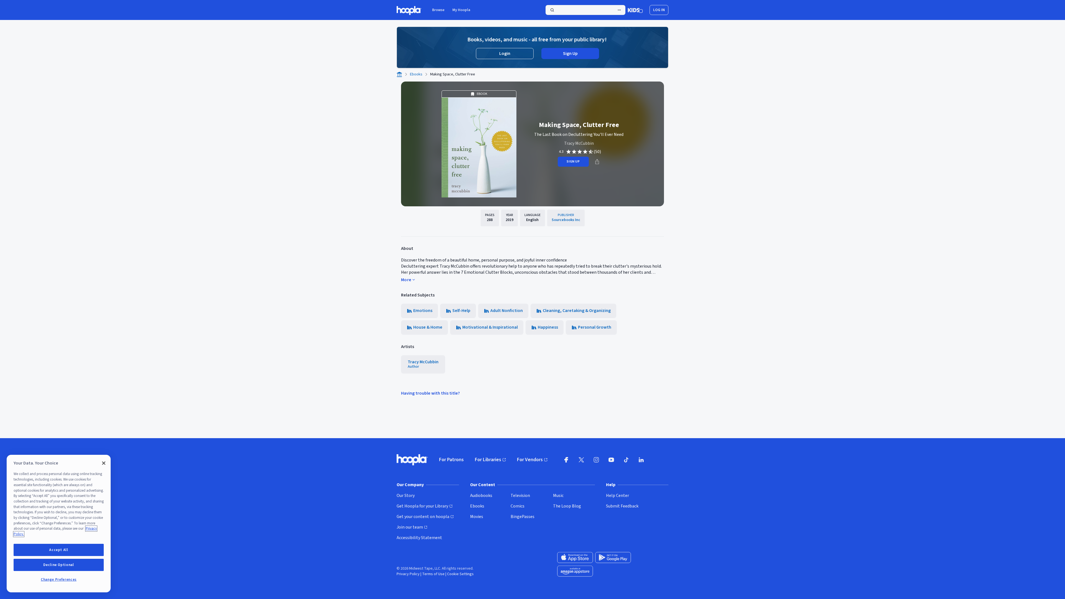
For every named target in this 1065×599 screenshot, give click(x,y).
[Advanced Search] (619, 10)
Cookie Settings (460, 574)
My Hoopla (461, 10)
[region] (59, 523)
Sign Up (570, 53)
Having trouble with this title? (430, 393)
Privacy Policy (408, 574)
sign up (573, 161)
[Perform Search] (585, 10)
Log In (659, 10)
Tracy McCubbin (579, 143)
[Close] (104, 463)
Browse (438, 10)
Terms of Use (433, 574)
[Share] (597, 161)
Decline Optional (58, 564)
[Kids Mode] (635, 10)
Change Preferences (59, 579)
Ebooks (416, 74)
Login (504, 53)
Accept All (58, 549)
